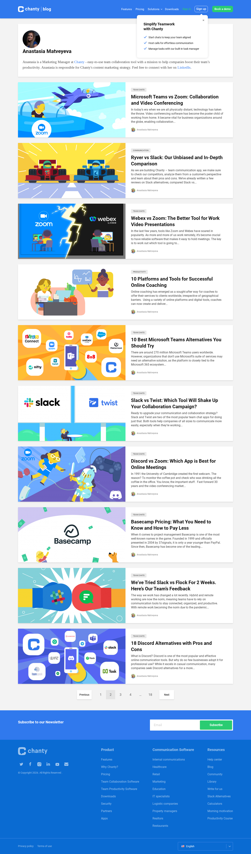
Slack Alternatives (219, 796)
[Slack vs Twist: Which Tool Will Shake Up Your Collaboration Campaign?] (72, 413)
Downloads (172, 9)
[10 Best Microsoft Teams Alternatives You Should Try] (72, 352)
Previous (84, 694)
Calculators (214, 803)
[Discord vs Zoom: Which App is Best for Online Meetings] (72, 474)
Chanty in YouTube (57, 764)
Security (106, 803)
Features (126, 9)
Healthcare (159, 767)
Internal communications (169, 759)
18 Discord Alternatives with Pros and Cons (171, 646)
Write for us (214, 789)
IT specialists (161, 796)
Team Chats (138, 90)
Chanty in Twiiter (21, 764)
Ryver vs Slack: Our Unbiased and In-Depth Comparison (177, 160)
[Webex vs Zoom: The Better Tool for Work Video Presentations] (72, 231)
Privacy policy (26, 846)
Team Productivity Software (119, 789)
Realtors (158, 818)
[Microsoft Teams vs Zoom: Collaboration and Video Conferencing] (72, 109)
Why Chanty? (109, 767)
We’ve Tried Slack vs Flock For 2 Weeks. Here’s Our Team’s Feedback (173, 585)
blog (47, 9)
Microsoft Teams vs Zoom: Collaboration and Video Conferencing (175, 100)
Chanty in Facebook (30, 764)
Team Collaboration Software (120, 781)
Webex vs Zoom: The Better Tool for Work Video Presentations (175, 221)
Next (166, 694)
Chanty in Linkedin (48, 764)
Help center (214, 759)
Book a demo (222, 9)
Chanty (79, 62)
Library (211, 781)
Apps (104, 818)
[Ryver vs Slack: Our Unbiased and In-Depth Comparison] (72, 170)
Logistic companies (165, 803)
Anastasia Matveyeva (147, 129)
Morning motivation (220, 811)
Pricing (140, 9)
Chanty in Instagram (39, 764)
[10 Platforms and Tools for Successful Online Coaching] (72, 291)
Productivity (139, 272)
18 (150, 695)
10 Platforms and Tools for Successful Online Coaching (172, 282)
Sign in (186, 9)
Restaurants (160, 826)
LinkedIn (184, 67)
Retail (156, 774)
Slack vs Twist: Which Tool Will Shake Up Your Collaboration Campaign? (174, 403)
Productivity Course (220, 818)
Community (215, 774)
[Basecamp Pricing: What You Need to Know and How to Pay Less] (72, 534)
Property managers (165, 811)
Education (159, 789)
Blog (210, 767)
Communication (140, 150)
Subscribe (216, 725)
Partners (106, 811)
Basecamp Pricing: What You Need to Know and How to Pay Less (171, 525)
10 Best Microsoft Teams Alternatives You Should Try (176, 343)
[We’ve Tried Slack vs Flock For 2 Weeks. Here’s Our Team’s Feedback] (72, 595)
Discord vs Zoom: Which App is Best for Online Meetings (173, 464)
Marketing (159, 781)
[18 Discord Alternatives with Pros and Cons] (72, 656)
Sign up (201, 9)
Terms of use (44, 846)
